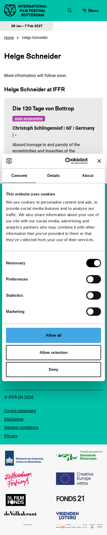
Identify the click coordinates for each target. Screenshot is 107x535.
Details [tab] (53, 175)
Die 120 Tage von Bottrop (43, 108)
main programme (29, 118)
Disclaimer (14, 419)
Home (9, 37)
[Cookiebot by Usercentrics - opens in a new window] (66, 161)
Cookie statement (20, 410)
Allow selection (53, 352)
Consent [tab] (19, 175)
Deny (53, 369)
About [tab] (87, 175)
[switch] (93, 279)
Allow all (54, 335)
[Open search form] (69, 10)
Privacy (11, 435)
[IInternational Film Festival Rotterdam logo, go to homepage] (25, 10)
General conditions (21, 427)
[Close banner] (99, 161)
